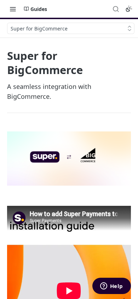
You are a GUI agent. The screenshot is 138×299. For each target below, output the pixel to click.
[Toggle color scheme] (128, 9)
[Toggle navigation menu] (12, 9)
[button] (69, 158)
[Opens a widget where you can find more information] (111, 286)
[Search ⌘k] (115, 9)
